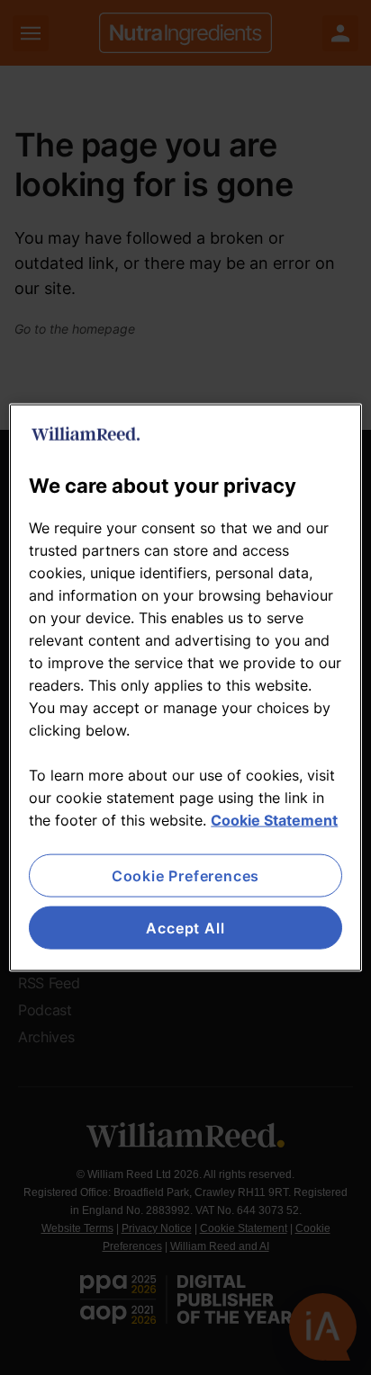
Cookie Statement (274, 819)
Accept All (185, 928)
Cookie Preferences (185, 875)
